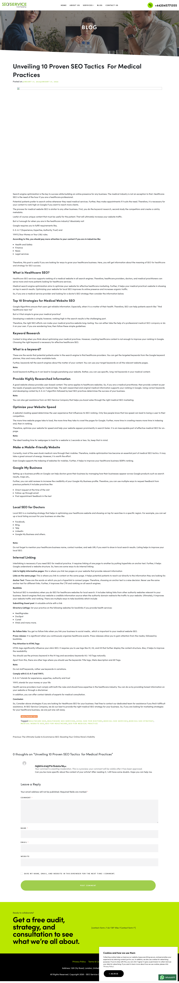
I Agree (113, 973)
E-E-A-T (17, 230)
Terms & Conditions (97, 961)
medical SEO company (149, 323)
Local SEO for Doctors (89, 721)
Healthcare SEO (29, 717)
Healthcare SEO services (24, 278)
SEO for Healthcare (56, 723)
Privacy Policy (108, 966)
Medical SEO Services (116, 721)
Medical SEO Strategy (141, 721)
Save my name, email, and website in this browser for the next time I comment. (69, 874)
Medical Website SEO (32, 723)
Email (25, 842)
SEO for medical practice (83, 723)
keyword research (102, 209)
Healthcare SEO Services (61, 721)
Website (25, 856)
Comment (27, 797)
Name (24, 828)
